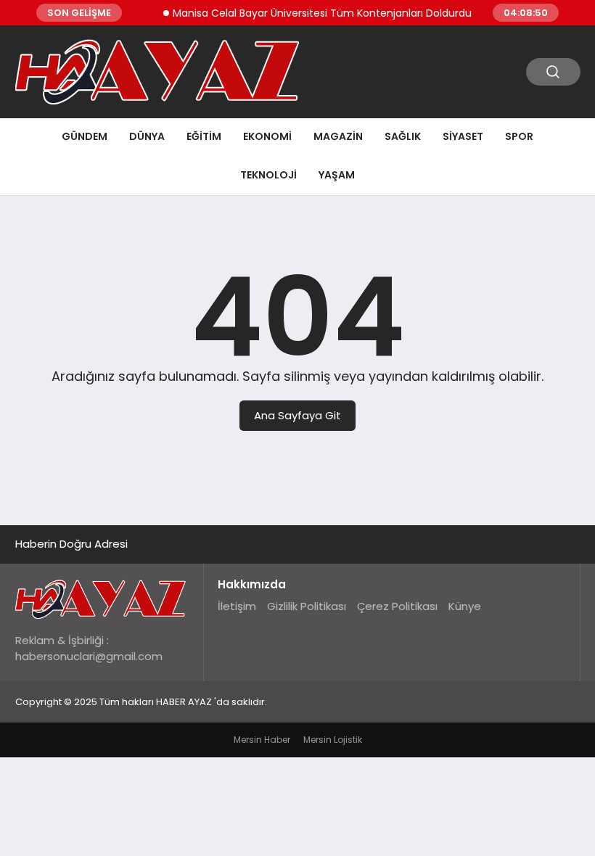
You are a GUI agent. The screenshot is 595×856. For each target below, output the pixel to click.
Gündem (84, 136)
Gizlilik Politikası (306, 606)
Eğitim (203, 136)
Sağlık (403, 136)
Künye (464, 606)
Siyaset (463, 136)
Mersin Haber (262, 739)
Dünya (147, 136)
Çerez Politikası (397, 606)
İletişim (237, 606)
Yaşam (337, 175)
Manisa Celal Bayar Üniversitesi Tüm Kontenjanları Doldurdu (315, 13)
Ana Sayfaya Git (297, 415)
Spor (519, 136)
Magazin (338, 136)
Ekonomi (267, 136)
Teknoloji (268, 175)
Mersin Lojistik (332, 739)
